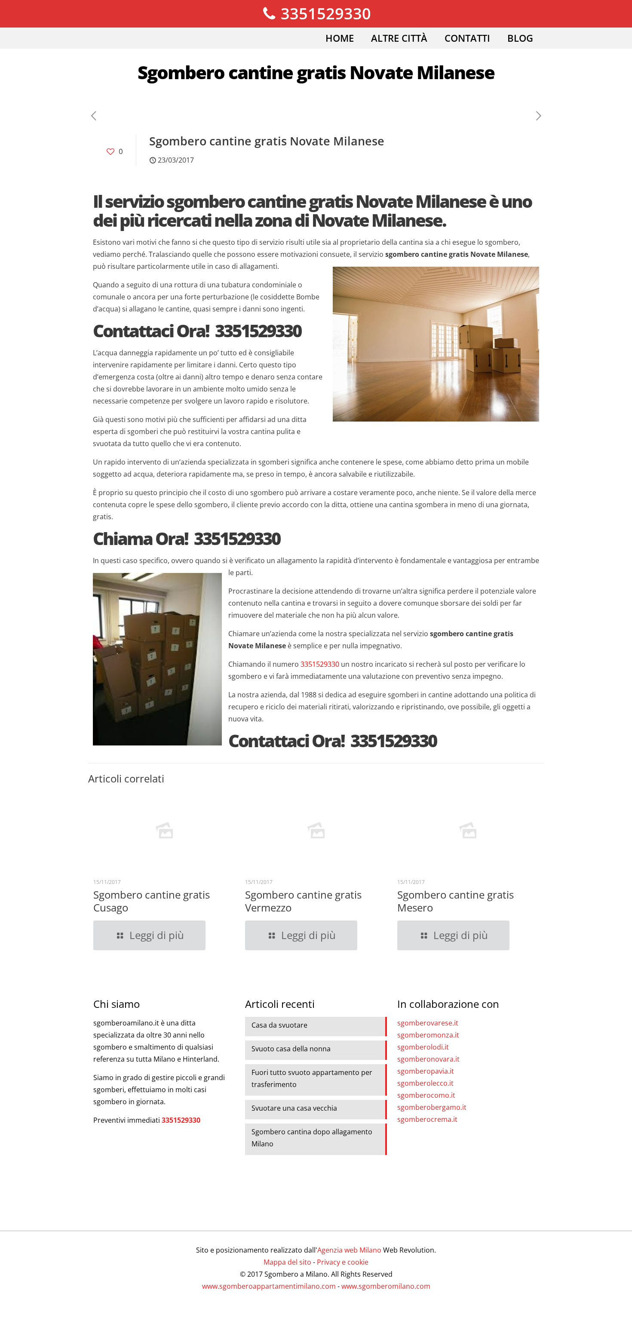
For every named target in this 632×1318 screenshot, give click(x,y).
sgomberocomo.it (426, 1095)
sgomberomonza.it (428, 1035)
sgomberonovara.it (428, 1059)
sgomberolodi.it (423, 1047)
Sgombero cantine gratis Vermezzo (303, 901)
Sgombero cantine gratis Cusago (151, 901)
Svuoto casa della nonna (291, 1048)
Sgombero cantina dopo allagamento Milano (312, 1138)
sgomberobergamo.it (431, 1107)
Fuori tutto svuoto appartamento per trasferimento (312, 1078)
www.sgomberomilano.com (385, 1286)
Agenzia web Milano (349, 1250)
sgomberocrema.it (427, 1119)
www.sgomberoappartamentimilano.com (269, 1286)
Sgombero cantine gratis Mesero (455, 901)
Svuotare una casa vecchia (294, 1108)
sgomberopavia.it (425, 1071)
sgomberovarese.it (427, 1023)
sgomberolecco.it (425, 1083)
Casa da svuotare (279, 1025)
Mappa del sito (287, 1262)
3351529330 (324, 13)
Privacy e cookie (342, 1262)
